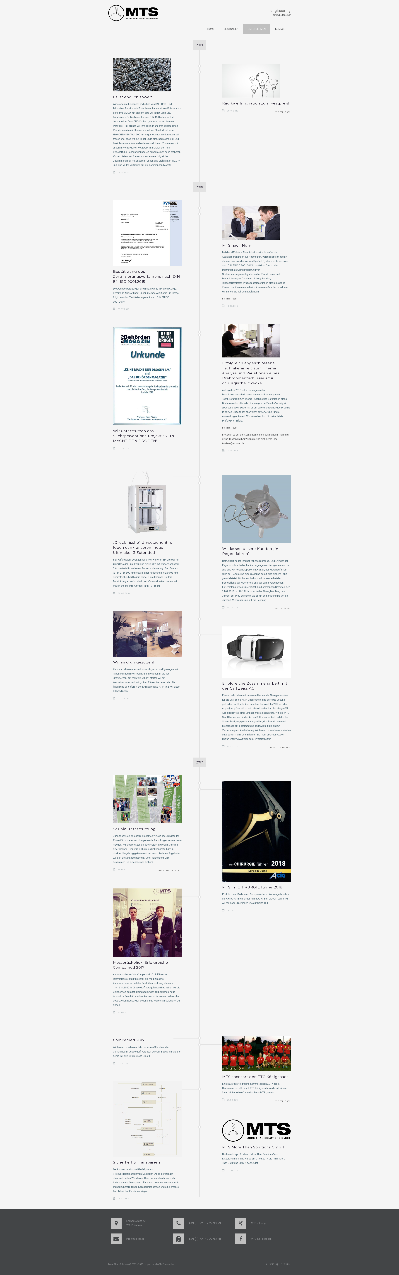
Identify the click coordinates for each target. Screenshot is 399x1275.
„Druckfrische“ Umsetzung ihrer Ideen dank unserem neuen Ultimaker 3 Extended (143, 547)
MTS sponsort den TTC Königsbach (255, 1077)
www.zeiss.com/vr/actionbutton (253, 738)
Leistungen (231, 29)
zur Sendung (283, 608)
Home (210, 29)
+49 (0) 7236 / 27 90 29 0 (206, 1223)
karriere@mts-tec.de (233, 443)
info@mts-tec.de (135, 1238)
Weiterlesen (283, 112)
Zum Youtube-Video (170, 870)
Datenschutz (169, 1264)
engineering (280, 10)
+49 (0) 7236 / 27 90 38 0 (206, 1239)
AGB (159, 1264)
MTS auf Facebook (261, 1238)
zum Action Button (279, 747)
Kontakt (280, 29)
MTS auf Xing (258, 1223)
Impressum (150, 1264)
